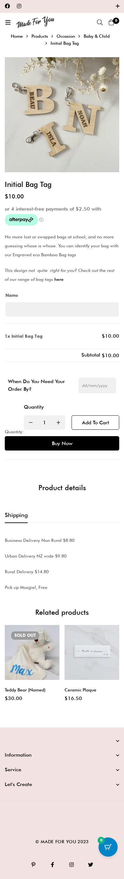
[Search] (100, 22)
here (59, 279)
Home (17, 36)
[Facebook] (7, 6)
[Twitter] (90, 864)
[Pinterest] (33, 864)
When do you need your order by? (36, 385)
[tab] (16, 515)
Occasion (66, 36)
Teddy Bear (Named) (25, 689)
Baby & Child (97, 36)
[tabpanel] (62, 564)
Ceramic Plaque (80, 689)
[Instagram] (19, 6)
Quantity (34, 407)
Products (39, 36)
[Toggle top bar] (117, 6)
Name (11, 295)
